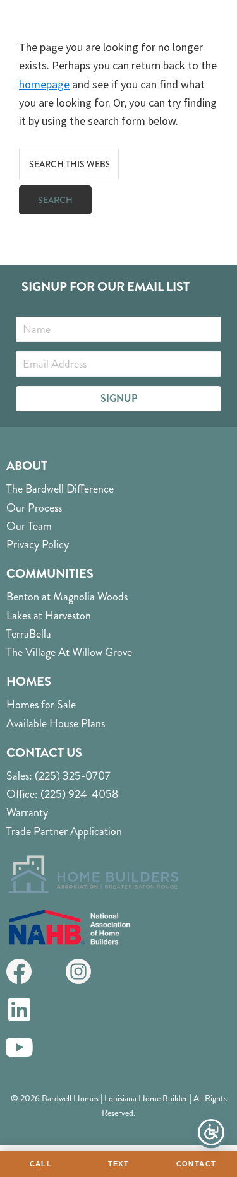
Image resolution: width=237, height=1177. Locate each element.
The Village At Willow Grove (69, 652)
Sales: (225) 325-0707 (58, 776)
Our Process (34, 508)
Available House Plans (55, 723)
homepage (44, 84)
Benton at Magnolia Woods (67, 596)
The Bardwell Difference (60, 489)
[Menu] (209, 38)
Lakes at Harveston (48, 615)
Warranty (27, 812)
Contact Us (44, 753)
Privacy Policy (37, 544)
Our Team (29, 526)
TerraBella (28, 634)
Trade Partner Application (64, 831)
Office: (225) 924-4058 (62, 794)
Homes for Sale (41, 704)
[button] (118, 398)
